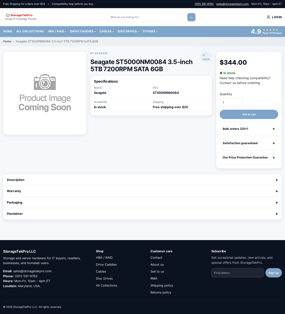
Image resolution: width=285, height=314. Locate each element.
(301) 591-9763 (204, 3)
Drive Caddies (82, 31)
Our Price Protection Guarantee (245, 157)
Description (15, 180)
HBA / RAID (56, 31)
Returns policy (160, 292)
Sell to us (157, 271)
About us (157, 264)
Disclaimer (15, 214)
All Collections (30, 31)
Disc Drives (127, 31)
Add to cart (249, 114)
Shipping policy (161, 285)
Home (7, 31)
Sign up (274, 272)
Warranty (14, 191)
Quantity (226, 94)
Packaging (14, 202)
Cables (106, 31)
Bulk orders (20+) (235, 129)
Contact (156, 257)
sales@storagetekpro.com (232, 3)
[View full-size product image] (44, 93)
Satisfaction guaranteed (240, 143)
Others (149, 31)
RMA (153, 278)
